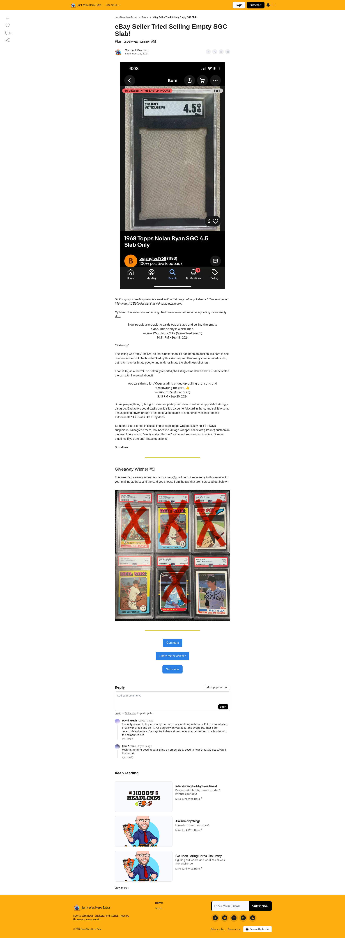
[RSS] (253, 918)
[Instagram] (234, 918)
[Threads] (243, 918)
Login (239, 5)
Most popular (215, 687)
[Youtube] (225, 918)
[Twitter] (215, 918)
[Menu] (268, 4)
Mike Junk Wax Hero (136, 50)
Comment (172, 642)
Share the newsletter (172, 655)
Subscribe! (255, 5)
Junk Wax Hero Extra (126, 17)
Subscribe (172, 669)
